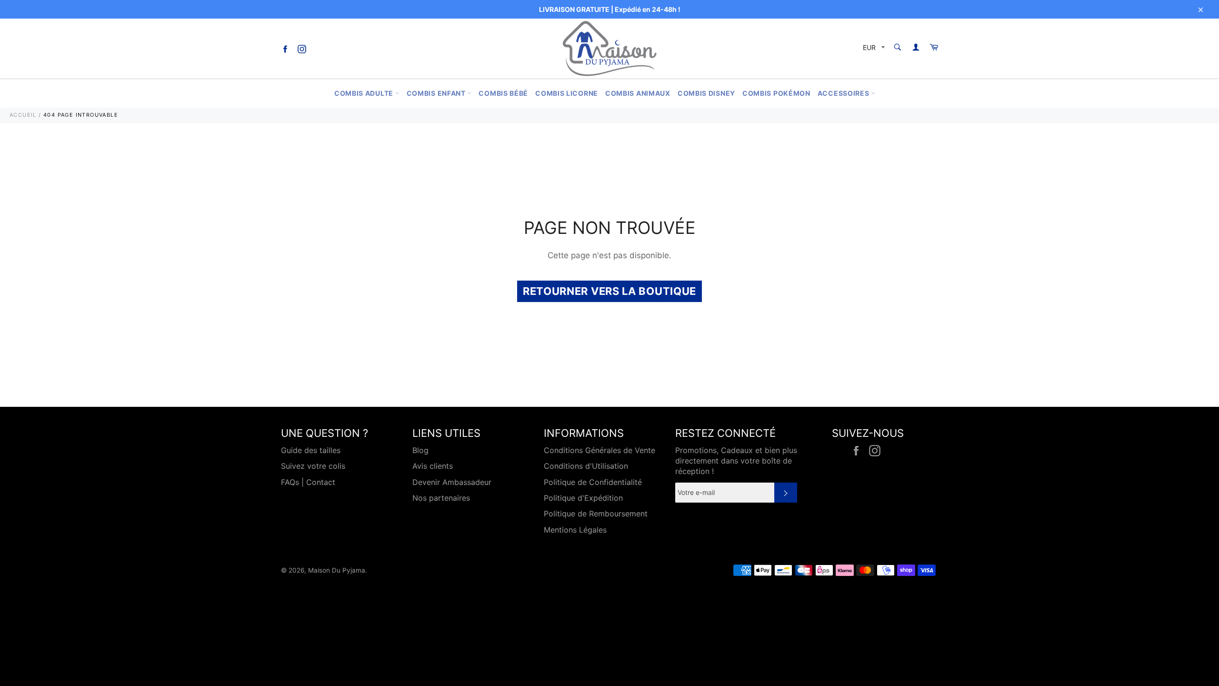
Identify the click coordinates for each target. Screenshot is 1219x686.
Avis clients (432, 466)
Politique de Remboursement (596, 513)
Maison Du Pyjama (336, 570)
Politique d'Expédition (583, 498)
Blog (420, 450)
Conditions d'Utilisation (586, 466)
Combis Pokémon (776, 93)
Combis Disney (706, 93)
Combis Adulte (364, 93)
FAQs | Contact (308, 482)
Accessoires (844, 93)
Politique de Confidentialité (593, 482)
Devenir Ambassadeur (451, 482)
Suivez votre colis (313, 466)
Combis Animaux (637, 93)
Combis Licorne (566, 93)
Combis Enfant (437, 93)
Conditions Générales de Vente (599, 450)
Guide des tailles (310, 450)
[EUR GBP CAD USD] (873, 49)
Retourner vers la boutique (609, 291)
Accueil (23, 114)
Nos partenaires (441, 498)
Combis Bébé (503, 93)
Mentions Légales (575, 530)
